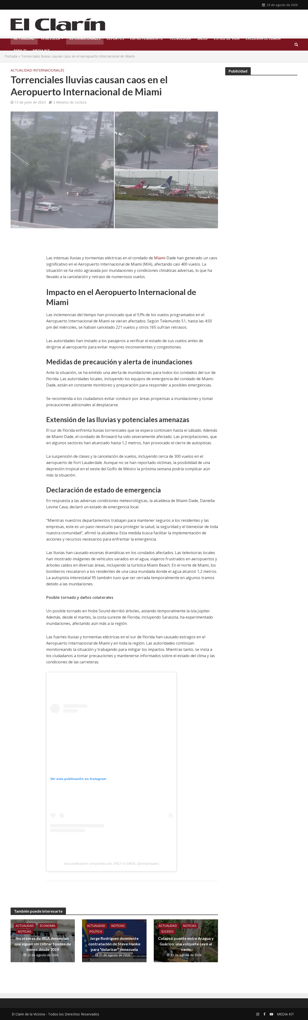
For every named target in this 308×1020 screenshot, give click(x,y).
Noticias (24, 931)
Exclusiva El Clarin (263, 38)
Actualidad (24, 38)
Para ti (20, 50)
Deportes (115, 38)
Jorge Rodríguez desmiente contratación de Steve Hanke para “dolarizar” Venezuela (114, 944)
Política (96, 931)
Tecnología (180, 38)
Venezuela (50, 38)
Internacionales (84, 38)
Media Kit (41, 50)
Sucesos (167, 931)
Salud (202, 38)
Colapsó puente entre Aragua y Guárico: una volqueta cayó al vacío (186, 944)
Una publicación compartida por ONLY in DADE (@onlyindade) (111, 863)
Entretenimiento (146, 38)
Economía (47, 926)
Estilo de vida (226, 38)
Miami (159, 258)
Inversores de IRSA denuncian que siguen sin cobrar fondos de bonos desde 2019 (42, 944)
